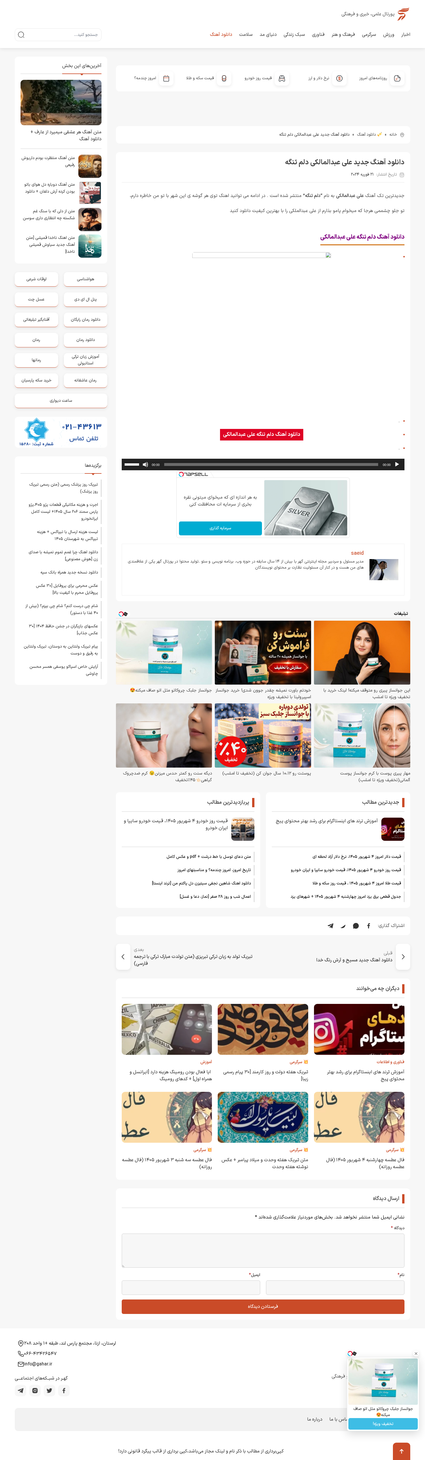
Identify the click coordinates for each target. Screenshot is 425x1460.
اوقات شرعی (36, 279)
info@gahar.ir (38, 1364)
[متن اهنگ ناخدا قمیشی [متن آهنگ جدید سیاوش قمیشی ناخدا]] (89, 246)
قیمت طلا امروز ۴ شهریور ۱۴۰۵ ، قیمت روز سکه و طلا (357, 883)
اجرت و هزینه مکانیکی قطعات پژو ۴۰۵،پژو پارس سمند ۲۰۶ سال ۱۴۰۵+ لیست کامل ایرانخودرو (63, 512)
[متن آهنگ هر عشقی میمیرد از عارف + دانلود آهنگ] (61, 102)
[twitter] (49, 1390)
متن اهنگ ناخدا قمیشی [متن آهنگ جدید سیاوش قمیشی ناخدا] (50, 245)
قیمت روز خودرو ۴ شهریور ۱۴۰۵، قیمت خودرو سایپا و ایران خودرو (346, 870)
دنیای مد (268, 34)
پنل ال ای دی (85, 299)
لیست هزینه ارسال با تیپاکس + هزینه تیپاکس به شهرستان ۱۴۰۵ (67, 535)
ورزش (388, 34)
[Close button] (416, 1353)
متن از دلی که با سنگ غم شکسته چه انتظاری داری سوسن (49, 214)
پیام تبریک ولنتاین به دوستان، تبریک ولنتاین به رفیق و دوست (61, 650)
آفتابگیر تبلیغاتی (36, 320)
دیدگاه (397, 1228)
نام (401, 1275)
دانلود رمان (85, 340)
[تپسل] (181, 474)
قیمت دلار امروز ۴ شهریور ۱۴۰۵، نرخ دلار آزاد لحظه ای (357, 857)
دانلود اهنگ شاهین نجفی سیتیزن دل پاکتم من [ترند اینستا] (201, 883)
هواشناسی (85, 279)
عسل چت (36, 299)
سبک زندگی (294, 34)
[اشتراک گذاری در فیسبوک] (368, 925)
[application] (263, 464)
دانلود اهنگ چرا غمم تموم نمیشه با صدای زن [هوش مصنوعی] (63, 555)
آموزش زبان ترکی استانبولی (85, 360)
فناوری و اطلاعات (390, 1062)
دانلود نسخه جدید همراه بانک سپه (69, 572)
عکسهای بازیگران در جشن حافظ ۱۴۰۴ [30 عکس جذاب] (63, 629)
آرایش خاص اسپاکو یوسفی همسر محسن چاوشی (63, 670)
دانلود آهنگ (221, 34)
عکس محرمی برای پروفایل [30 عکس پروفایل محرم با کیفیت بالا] (67, 589)
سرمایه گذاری (220, 528)
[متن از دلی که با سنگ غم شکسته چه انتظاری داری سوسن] (89, 219)
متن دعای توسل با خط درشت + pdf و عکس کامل (209, 857)
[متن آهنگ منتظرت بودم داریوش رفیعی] (89, 166)
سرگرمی (369, 34)
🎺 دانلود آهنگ (369, 135)
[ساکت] (145, 464)
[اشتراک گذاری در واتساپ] (355, 925)
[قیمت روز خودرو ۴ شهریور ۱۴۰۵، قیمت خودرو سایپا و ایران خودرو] (242, 829)
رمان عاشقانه (85, 380)
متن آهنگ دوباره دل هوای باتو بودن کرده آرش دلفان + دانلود (49, 188)
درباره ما (314, 1419)
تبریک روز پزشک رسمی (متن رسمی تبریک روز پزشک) (63, 488)
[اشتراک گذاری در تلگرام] (330, 925)
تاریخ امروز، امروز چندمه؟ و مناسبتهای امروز (214, 870)
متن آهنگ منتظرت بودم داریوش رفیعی (48, 161)
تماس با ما (339, 1419)
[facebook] (64, 1390)
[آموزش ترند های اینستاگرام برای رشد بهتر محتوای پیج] (392, 829)
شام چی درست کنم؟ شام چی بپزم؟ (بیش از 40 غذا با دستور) (61, 609)
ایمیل (254, 1275)
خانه (393, 135)
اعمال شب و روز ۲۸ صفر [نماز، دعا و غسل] (215, 897)
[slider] (133, 464)
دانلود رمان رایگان (85, 320)
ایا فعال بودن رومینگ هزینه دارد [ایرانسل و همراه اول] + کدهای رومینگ (171, 1076)
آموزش (206, 1062)
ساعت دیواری (61, 401)
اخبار (405, 34)
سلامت (246, 34)
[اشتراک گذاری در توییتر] (343, 925)
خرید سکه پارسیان (36, 380)
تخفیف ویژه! (383, 1424)
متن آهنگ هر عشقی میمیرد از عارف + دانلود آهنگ (65, 136)
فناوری (318, 34)
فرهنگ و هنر (343, 34)
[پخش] (397, 464)
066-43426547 (40, 1353)
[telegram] (20, 1390)
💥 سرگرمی (299, 1062)
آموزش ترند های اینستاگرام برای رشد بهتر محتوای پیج (327, 821)
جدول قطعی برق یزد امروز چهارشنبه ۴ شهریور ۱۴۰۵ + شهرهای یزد (346, 897)
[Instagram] (35, 1390)
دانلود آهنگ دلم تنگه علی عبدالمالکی (261, 434)
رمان (36, 340)
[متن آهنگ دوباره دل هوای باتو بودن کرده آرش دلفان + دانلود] (89, 192)
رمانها (36, 360)
